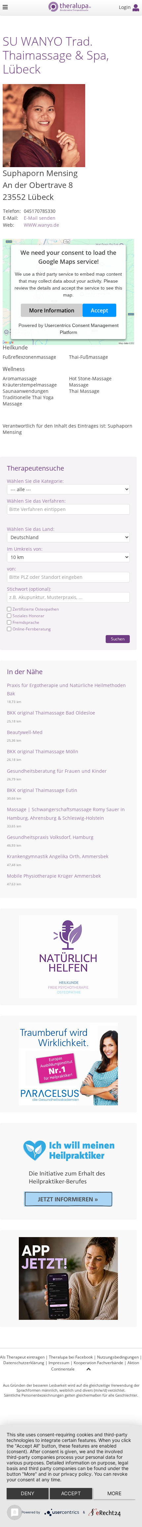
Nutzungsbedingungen (118, 1357)
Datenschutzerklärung (23, 1362)
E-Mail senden (39, 218)
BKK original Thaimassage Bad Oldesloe (51, 713)
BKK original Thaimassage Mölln (42, 751)
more (114, 1493)
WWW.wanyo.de (41, 225)
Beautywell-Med (25, 732)
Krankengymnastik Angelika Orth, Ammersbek (57, 856)
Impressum (59, 1362)
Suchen (117, 639)
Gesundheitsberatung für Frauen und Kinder (57, 771)
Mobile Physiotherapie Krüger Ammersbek (54, 876)
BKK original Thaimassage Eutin (42, 790)
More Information (51, 310)
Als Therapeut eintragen (22, 1357)
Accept (99, 310)
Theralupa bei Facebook (71, 1357)
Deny (27, 1493)
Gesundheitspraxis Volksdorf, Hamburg (50, 837)
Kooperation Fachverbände (98, 1362)
